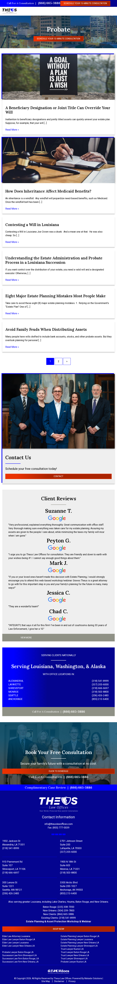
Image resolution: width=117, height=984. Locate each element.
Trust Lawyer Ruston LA (72, 949)
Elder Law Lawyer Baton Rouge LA (18, 939)
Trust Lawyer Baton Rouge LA (75, 952)
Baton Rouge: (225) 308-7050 (58, 906)
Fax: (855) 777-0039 (58, 827)
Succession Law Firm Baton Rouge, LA (20, 958)
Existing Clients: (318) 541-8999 (58, 917)
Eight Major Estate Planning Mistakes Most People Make (55, 296)
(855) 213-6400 (68, 893)
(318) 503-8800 (68, 872)
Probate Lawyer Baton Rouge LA (18, 952)
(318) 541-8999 (10, 848)
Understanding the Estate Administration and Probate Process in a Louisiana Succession (53, 260)
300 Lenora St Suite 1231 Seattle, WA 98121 (12, 886)
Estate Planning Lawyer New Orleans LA (80, 942)
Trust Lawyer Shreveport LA (74, 958)
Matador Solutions (93, 978)
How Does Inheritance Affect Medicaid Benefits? (48, 191)
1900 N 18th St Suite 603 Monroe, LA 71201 (70, 865)
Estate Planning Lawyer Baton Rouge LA (80, 936)
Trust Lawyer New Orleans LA (75, 955)
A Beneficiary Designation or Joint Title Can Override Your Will (57, 110)
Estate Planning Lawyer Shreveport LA (79, 946)
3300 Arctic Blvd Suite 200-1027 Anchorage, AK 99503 (71, 886)
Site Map (45, 981)
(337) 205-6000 (68, 851)
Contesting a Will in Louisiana (32, 224)
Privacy (72, 981)
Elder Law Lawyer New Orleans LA (18, 946)
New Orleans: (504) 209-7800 (58, 910)
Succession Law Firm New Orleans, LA (20, 962)
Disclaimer (59, 981)
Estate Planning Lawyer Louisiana (77, 939)
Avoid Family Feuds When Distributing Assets (46, 329)
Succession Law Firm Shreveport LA (19, 955)
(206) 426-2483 (10, 893)
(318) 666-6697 (10, 872)
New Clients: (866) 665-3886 (58, 914)
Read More (11, 129)
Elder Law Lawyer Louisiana (15, 942)
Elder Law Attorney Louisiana (16, 936)
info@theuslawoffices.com (58, 824)
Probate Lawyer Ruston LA (73, 962)
